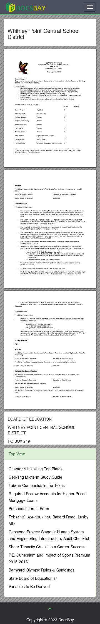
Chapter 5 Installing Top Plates (35, 468)
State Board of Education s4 (33, 578)
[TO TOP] (50, 608)
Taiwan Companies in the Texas (37, 485)
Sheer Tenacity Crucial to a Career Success (47, 546)
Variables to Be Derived (29, 586)
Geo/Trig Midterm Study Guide (35, 477)
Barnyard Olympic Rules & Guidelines (41, 570)
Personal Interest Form (29, 508)
